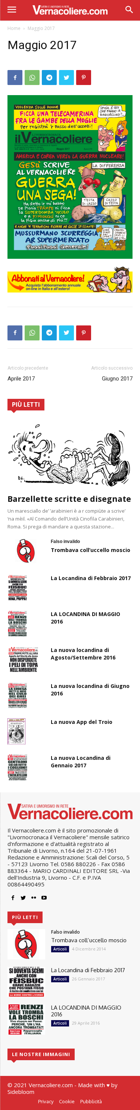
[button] (129, 10)
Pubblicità (91, 1101)
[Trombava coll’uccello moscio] (26, 551)
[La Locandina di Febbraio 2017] (17, 587)
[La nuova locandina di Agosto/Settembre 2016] (23, 659)
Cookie (67, 1101)
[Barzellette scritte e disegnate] (70, 454)
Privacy (45, 1101)
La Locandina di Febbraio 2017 (91, 578)
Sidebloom (20, 1091)
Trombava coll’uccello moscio (90, 550)
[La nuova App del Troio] (16, 731)
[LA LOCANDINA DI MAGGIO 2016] (17, 623)
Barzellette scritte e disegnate (69, 499)
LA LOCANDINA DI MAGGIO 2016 (86, 1011)
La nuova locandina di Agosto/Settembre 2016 (83, 653)
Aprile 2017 (21, 378)
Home (14, 28)
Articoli (60, 949)
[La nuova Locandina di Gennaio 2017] (17, 767)
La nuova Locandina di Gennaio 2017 (81, 761)
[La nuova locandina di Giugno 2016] (17, 695)
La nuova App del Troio (81, 721)
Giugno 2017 (117, 378)
